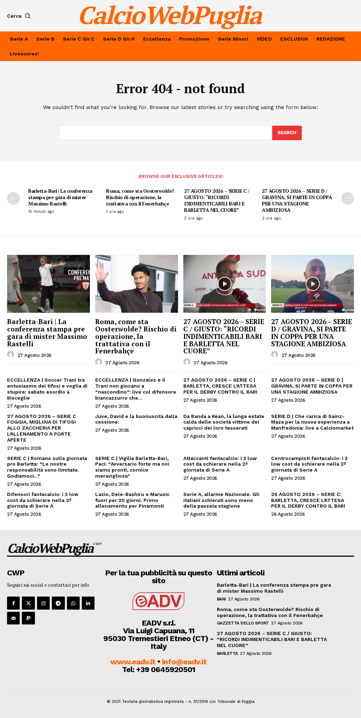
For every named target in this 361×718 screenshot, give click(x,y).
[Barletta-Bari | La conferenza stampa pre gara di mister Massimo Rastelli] (48, 284)
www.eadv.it (132, 661)
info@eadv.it (184, 661)
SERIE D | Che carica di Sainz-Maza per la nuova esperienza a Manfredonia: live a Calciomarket (312, 422)
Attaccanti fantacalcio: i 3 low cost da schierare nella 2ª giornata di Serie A (220, 464)
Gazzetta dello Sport (243, 623)
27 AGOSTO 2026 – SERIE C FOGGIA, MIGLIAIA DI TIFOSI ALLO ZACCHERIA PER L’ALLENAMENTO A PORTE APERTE (41, 428)
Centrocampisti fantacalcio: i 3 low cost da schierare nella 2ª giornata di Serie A (309, 464)
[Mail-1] (13, 618)
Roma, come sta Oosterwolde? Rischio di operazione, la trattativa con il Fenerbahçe (140, 197)
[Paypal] (28, 618)
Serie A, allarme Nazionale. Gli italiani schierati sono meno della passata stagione (221, 500)
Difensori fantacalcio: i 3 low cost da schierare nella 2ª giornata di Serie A (42, 500)
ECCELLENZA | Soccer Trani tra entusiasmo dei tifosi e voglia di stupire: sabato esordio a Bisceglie (47, 388)
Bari (221, 599)
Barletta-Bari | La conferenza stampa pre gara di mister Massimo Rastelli (60, 197)
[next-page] (347, 198)
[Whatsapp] (73, 603)
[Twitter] (28, 603)
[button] (20, 15)
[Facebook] (13, 603)
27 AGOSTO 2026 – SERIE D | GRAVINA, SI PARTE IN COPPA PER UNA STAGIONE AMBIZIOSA (312, 386)
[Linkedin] (88, 603)
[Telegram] (58, 603)
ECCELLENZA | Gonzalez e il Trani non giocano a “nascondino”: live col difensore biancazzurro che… (135, 388)
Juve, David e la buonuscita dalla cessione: (136, 419)
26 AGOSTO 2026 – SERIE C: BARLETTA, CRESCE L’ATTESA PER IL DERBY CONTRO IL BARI (308, 500)
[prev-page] (13, 198)
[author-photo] (11, 355)
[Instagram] (43, 603)
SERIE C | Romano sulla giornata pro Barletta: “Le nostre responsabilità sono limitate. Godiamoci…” (47, 467)
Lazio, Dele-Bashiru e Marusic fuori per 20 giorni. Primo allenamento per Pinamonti (132, 500)
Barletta (227, 653)
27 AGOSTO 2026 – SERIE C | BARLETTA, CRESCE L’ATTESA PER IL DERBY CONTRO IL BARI (220, 386)
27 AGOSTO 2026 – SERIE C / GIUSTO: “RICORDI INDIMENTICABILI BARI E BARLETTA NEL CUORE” (216, 200)
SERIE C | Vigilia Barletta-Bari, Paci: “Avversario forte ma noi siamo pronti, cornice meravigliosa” (132, 467)
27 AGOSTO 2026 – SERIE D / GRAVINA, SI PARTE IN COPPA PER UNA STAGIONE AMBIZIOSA (297, 200)
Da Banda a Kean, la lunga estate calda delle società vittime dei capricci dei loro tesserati (223, 422)
